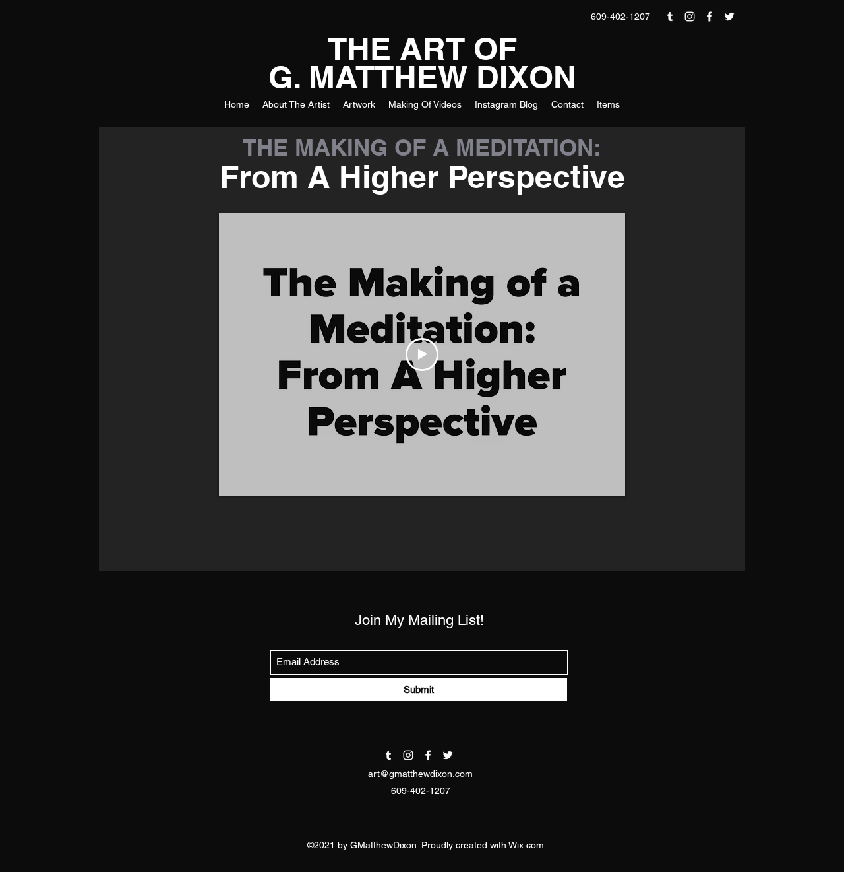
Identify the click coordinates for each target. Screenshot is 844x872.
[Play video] (422, 354)
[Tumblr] (670, 16)
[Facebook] (709, 16)
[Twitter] (729, 16)
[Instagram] (689, 16)
